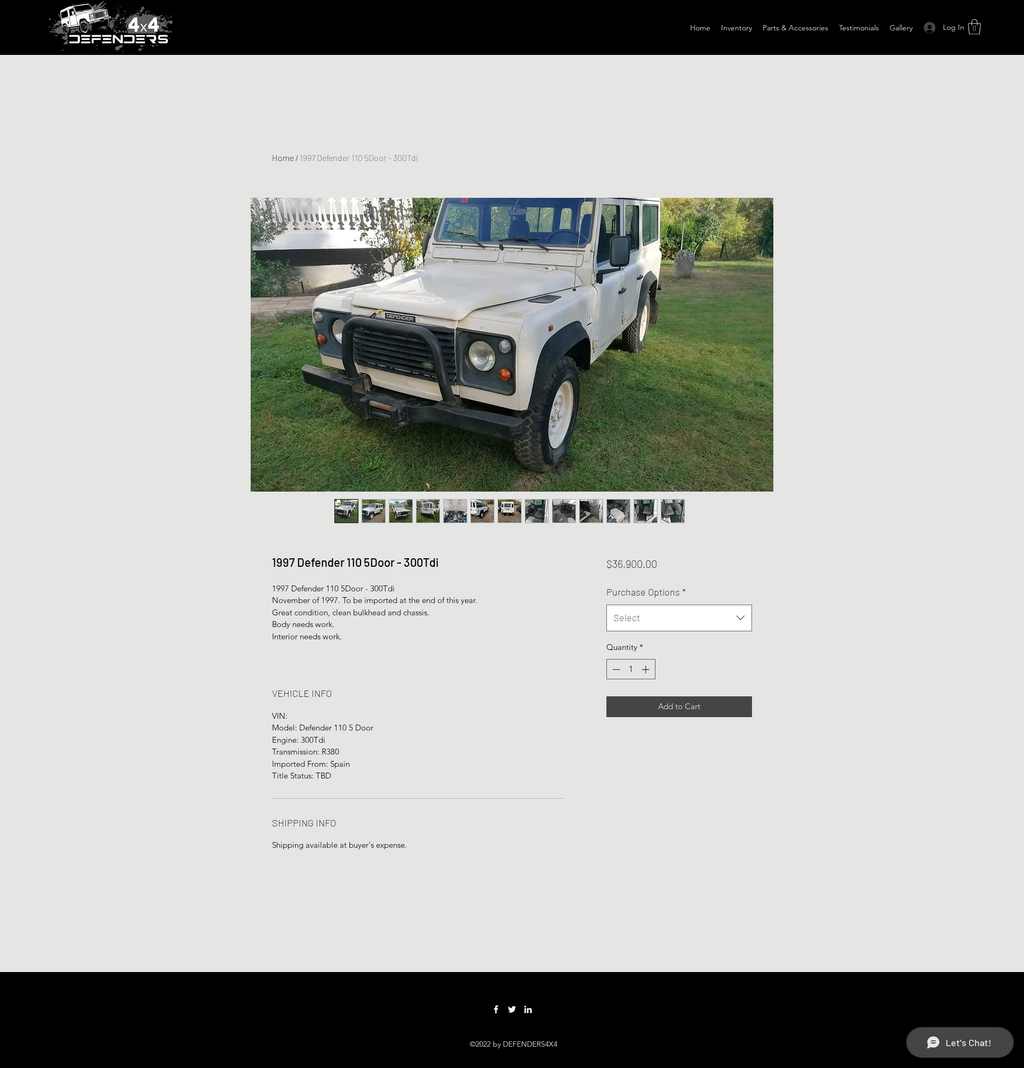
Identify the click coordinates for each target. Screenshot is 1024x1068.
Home (283, 157)
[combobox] (679, 618)
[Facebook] (496, 1009)
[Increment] (646, 669)
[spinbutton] (630, 669)
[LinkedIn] (528, 1009)
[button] (974, 27)
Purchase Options (646, 592)
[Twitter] (512, 1009)
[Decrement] (615, 669)
